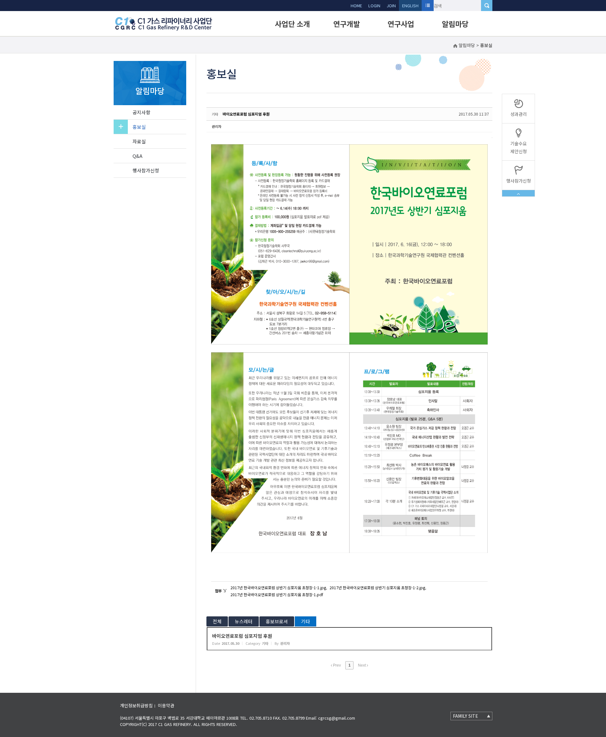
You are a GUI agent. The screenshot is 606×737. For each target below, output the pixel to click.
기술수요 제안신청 (518, 147)
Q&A (137, 156)
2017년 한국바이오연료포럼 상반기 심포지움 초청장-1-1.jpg (278, 587)
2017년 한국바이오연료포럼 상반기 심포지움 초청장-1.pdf (276, 594)
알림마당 (455, 23)
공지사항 (141, 112)
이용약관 (166, 705)
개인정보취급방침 (136, 705)
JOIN (391, 6)
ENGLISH (410, 6)
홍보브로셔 (277, 621)
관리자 (216, 126)
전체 (217, 621)
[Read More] (349, 639)
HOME (356, 6)
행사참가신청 (146, 170)
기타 (305, 621)
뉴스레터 (243, 621)
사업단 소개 (292, 23)
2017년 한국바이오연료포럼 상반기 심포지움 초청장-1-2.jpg (377, 587)
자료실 (139, 141)
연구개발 (346, 23)
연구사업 (401, 23)
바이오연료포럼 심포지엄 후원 (246, 114)
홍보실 (139, 126)
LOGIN (374, 6)
